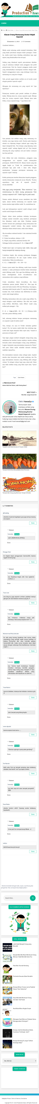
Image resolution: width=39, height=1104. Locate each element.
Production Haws (21, 1103)
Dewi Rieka (6, 804)
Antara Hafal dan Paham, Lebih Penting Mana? (14, 385)
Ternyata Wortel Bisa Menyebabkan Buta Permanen (16, 470)
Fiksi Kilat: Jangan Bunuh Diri (29, 395)
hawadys (10, 534)
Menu (4, 23)
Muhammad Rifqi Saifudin (11, 633)
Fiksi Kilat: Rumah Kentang (21, 965)
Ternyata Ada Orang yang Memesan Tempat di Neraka (17, 493)
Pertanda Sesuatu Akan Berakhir (23, 976)
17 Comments (26, 41)
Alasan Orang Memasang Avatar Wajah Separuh (26, 412)
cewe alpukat (7, 726)
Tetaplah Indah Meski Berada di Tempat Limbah (15, 447)
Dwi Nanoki (6, 763)
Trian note (6, 593)
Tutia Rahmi (6, 687)
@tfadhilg (6, 513)
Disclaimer (24, 1098)
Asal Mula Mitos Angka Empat (22, 1008)
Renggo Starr (7, 552)
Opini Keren (21, 377)
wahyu (5, 843)
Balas (33, 523)
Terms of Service (16, 1098)
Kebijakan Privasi (6, 1098)
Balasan (11, 530)
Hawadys (28, 401)
